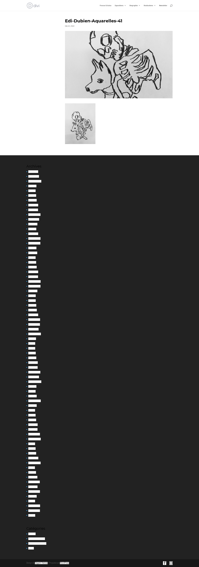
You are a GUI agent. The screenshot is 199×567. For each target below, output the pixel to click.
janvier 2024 (33, 233)
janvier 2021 (33, 367)
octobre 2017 (33, 458)
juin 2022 (32, 295)
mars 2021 (32, 358)
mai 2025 (32, 190)
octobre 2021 (33, 329)
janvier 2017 (32, 477)
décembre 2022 (34, 281)
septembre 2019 (34, 401)
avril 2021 (32, 353)
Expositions (119, 5)
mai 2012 (31, 515)
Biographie (134, 5)
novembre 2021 (34, 324)
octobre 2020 (33, 377)
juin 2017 (31, 467)
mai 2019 (31, 410)
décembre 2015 (34, 491)
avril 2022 (32, 305)
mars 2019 (32, 420)
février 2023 (33, 272)
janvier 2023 (33, 276)
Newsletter (163, 5)
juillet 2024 (32, 224)
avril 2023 (32, 262)
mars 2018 (32, 453)
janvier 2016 (32, 486)
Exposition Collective (36, 538)
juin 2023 (32, 257)
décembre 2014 (34, 505)
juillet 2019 (32, 405)
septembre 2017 (34, 463)
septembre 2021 (34, 334)
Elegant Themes (41, 563)
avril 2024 (32, 229)
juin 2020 (32, 391)
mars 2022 (32, 310)
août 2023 (32, 248)
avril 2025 (32, 195)
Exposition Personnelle (37, 543)
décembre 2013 (34, 510)
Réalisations (148, 5)
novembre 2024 (34, 214)
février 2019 (33, 424)
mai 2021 (31, 348)
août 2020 (32, 386)
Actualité (32, 534)
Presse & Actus (105, 5)
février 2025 (33, 205)
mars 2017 (32, 472)
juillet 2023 (32, 253)
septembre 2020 (34, 381)
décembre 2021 (34, 319)
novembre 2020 (34, 372)
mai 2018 (31, 444)
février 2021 (33, 362)
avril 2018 (32, 448)
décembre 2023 (34, 238)
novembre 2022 (34, 286)
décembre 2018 (34, 434)
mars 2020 (32, 396)
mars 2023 (32, 267)
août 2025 (32, 186)
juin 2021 (31, 343)
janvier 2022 (33, 315)
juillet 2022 (32, 291)
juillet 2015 (32, 496)
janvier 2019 (32, 429)
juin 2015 (31, 501)
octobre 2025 (33, 176)
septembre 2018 (34, 439)
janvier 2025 (33, 210)
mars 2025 (32, 200)
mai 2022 (32, 300)
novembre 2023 (34, 243)
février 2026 (33, 171)
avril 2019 (32, 415)
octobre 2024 (33, 219)
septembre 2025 (34, 181)
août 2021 (32, 338)
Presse (31, 548)
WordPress (64, 563)
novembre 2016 (34, 482)
